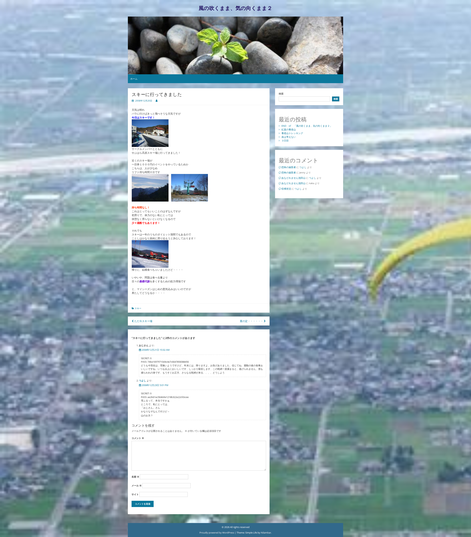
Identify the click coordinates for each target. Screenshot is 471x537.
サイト (135, 494)
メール (137, 485)
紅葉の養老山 (288, 129)
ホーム (133, 78)
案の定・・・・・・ (252, 321)
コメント (138, 438)
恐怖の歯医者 (288, 167)
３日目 (285, 140)
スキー (138, 308)
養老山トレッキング (292, 133)
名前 (135, 476)
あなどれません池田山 (293, 177)
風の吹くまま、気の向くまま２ (235, 8)
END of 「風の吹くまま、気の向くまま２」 (306, 125)
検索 (281, 93)
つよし (142, 380)
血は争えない (288, 136)
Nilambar (266, 532)
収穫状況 (286, 188)
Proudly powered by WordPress (217, 532)
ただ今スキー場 (143, 321)
